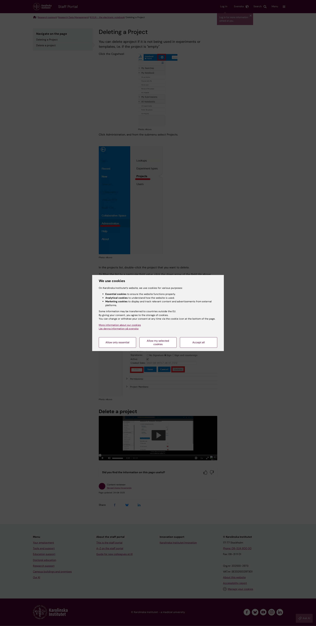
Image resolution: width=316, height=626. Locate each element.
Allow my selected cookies (158, 342)
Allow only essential (117, 342)
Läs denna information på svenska (118, 328)
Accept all (198, 342)
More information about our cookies (120, 325)
